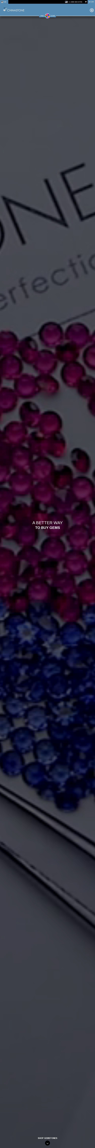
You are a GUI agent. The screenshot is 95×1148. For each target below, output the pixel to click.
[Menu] (92, 10)
